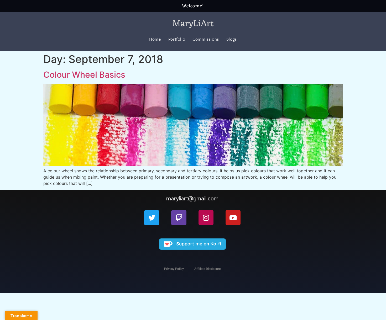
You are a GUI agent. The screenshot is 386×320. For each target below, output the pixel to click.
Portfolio (176, 39)
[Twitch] (178, 217)
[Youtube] (233, 217)
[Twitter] (151, 217)
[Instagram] (206, 217)
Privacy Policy (174, 269)
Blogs (231, 39)
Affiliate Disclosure (207, 269)
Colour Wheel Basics (84, 75)
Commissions (205, 39)
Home (155, 39)
